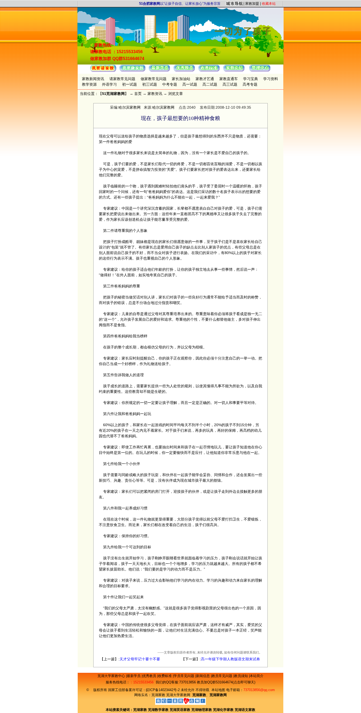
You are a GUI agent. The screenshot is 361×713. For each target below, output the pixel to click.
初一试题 (129, 84)
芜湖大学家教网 (178, 695)
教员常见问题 (222, 676)
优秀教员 (149, 676)
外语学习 (109, 84)
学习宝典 (250, 79)
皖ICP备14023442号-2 (163, 690)
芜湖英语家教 (180, 710)
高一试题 (189, 84)
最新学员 (134, 676)
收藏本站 (269, 4)
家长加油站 (181, 79)
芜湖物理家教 (201, 710)
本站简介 (256, 676)
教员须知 (241, 676)
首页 (138, 93)
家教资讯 (154, 93)
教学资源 (89, 84)
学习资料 (270, 79)
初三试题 (149, 84)
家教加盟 (252, 4)
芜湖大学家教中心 (112, 676)
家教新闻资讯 (93, 79)
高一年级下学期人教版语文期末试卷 (230, 659)
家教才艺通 (205, 79)
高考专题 (250, 84)
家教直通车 (228, 79)
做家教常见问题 (153, 79)
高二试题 (209, 84)
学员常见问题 (184, 676)
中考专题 (169, 84)
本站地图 (218, 690)
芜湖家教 (158, 695)
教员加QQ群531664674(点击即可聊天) (226, 682)
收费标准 (165, 676)
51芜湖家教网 (113, 93)
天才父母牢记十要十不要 (139, 659)
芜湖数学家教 (158, 710)
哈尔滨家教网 (129, 107)
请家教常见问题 (122, 79)
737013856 (187, 682)
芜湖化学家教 (223, 710)
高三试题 (230, 84)
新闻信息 (203, 676)
